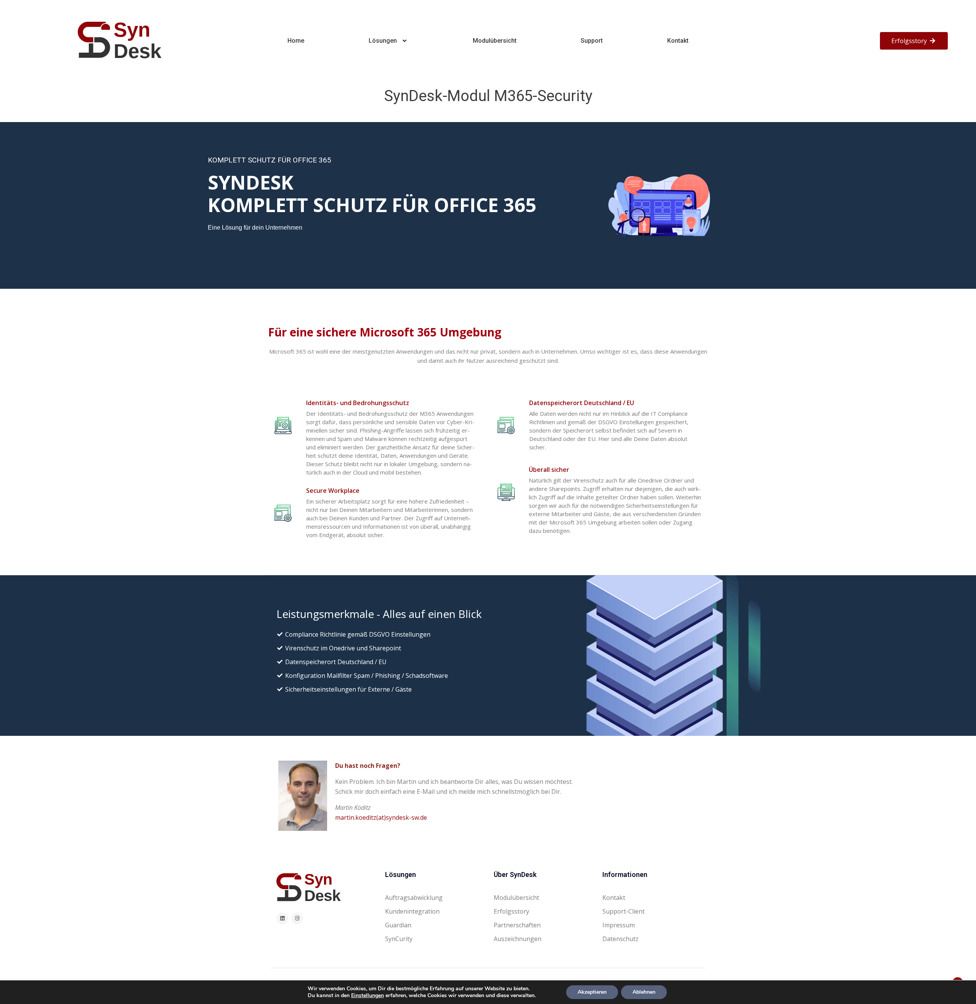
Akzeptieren (592, 992)
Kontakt (678, 40)
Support (592, 40)
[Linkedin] (282, 918)
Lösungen (383, 40)
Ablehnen (643, 992)
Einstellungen (367, 995)
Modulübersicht (495, 40)
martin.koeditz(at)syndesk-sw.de (381, 817)
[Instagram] (297, 918)
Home (295, 40)
